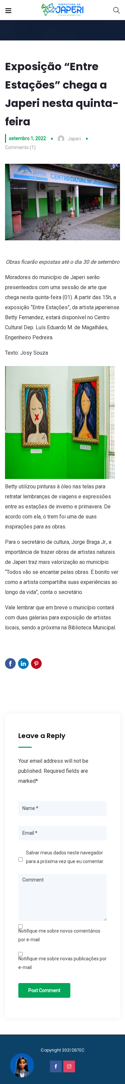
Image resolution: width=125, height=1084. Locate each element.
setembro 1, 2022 (27, 138)
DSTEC (78, 1050)
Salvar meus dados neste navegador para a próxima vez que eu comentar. (65, 857)
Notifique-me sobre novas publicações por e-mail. (62, 963)
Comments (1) (20, 147)
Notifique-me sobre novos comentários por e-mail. (59, 935)
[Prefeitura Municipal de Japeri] (62, 10)
